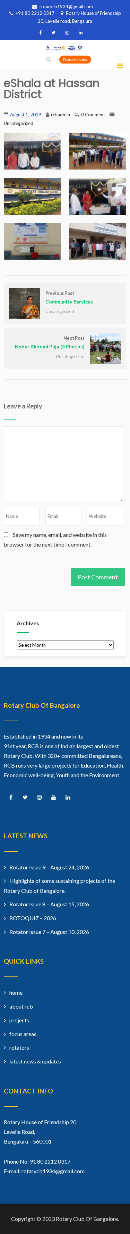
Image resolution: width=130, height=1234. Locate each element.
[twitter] (53, 32)
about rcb (21, 1006)
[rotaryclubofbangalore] (65, 48)
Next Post (50, 342)
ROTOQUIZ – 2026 (32, 918)
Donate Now (75, 59)
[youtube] (53, 797)
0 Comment (93, 114)
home (16, 992)
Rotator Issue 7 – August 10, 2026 (49, 931)
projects (19, 1020)
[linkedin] (81, 32)
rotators (19, 1047)
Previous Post (69, 297)
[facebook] (40, 32)
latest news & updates (35, 1061)
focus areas (22, 1034)
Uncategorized (18, 123)
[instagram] (67, 32)
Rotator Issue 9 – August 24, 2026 (49, 867)
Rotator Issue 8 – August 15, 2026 (49, 904)
